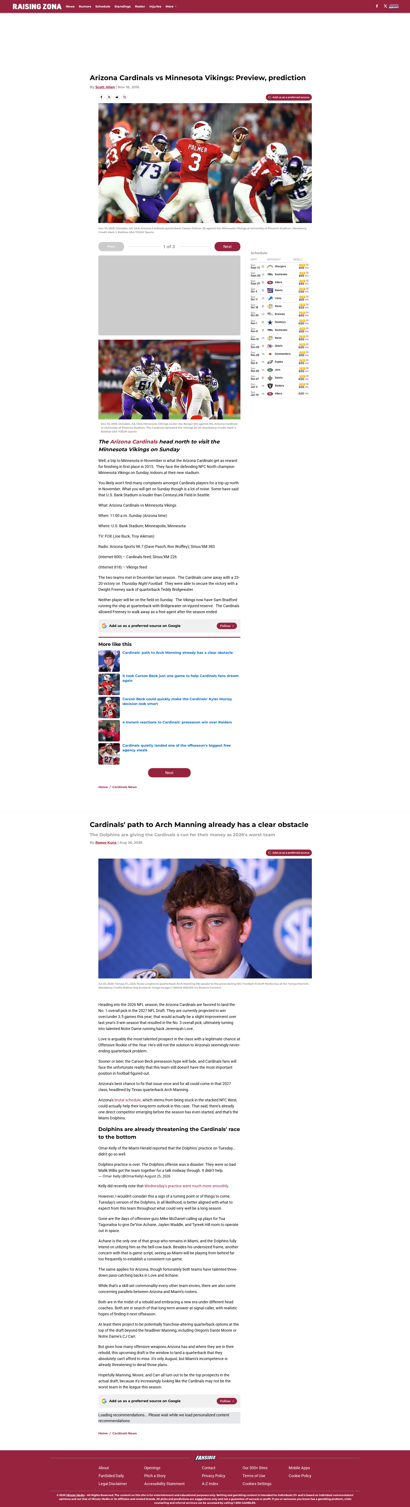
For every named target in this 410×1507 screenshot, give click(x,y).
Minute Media (75, 1495)
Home (103, 787)
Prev (111, 246)
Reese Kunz (106, 843)
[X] (385, 6)
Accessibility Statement (164, 1483)
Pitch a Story (155, 1475)
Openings (152, 1468)
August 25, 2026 (157, 1176)
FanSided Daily (111, 1475)
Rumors (85, 6)
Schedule (102, 6)
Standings (122, 6)
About (104, 1468)
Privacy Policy (213, 1475)
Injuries (155, 6)
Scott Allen (105, 87)
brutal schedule (127, 1100)
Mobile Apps (299, 1468)
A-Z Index (210, 1483)
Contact (208, 1468)
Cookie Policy (300, 1475)
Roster (140, 6)
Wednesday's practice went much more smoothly (186, 1186)
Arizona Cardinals (134, 442)
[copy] (125, 97)
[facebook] (377, 6)
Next (227, 246)
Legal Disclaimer (113, 1483)
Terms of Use (254, 1475)
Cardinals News (124, 787)
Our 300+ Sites (255, 1468)
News (70, 6)
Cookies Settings (257, 1483)
